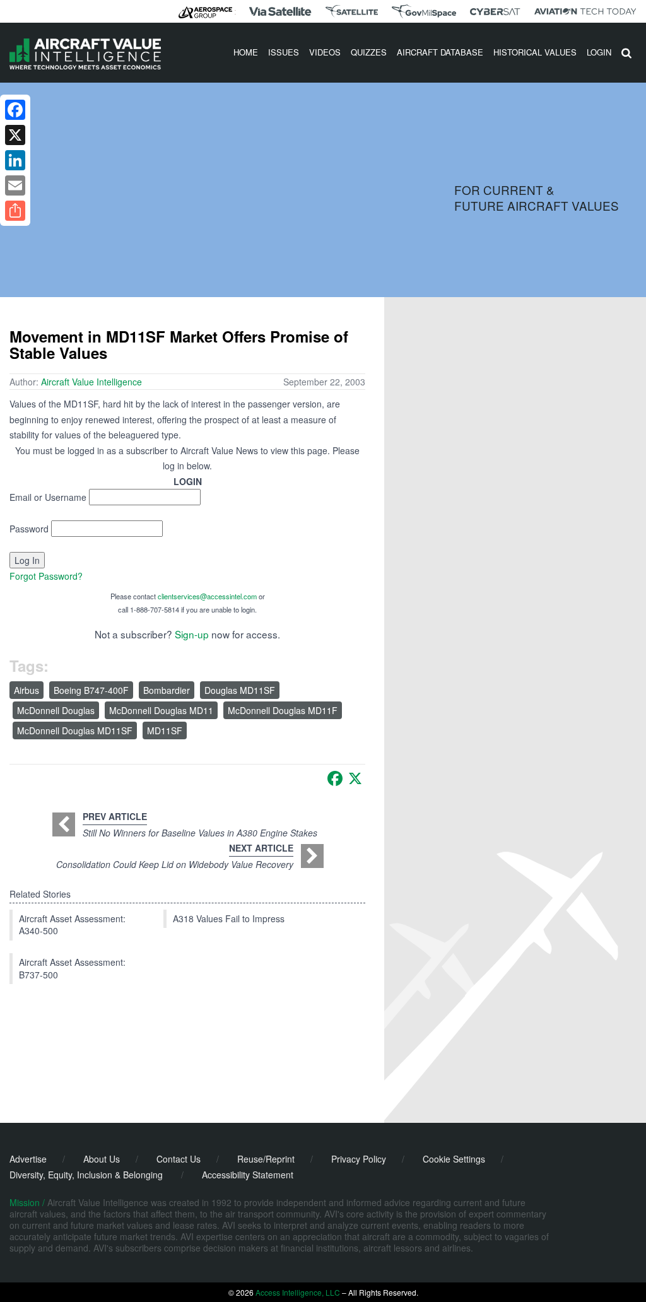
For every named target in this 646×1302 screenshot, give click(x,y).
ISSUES (283, 52)
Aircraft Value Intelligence (91, 381)
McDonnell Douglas (56, 710)
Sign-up (192, 634)
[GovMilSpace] (424, 11)
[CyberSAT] (495, 11)
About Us (101, 1158)
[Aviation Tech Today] (585, 11)
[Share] (15, 210)
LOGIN (599, 52)
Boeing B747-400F (91, 690)
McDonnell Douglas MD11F (283, 710)
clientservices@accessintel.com (207, 596)
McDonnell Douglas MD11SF (74, 730)
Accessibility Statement (247, 1174)
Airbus (26, 690)
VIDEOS (325, 52)
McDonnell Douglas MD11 (161, 710)
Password (29, 528)
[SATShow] (352, 11)
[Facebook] (335, 778)
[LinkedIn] (15, 160)
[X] (355, 778)
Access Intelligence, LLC (297, 1292)
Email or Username (47, 497)
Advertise (28, 1158)
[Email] (15, 185)
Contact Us (178, 1158)
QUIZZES (369, 52)
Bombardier (166, 690)
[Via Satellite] (280, 11)
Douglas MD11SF (239, 690)
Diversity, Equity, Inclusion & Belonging (86, 1174)
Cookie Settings (454, 1158)
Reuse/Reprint (266, 1158)
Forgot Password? (46, 576)
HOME (245, 52)
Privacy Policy (358, 1158)
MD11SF (164, 730)
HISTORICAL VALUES (535, 52)
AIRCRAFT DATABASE (440, 52)
